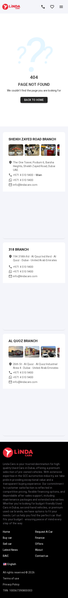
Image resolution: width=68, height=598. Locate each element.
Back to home (34, 99)
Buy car (7, 537)
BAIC (6, 555)
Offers (39, 543)
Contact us (41, 555)
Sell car (7, 543)
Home (6, 531)
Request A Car (44, 531)
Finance (40, 537)
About (39, 549)
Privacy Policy (11, 584)
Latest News (10, 549)
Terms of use (11, 578)
